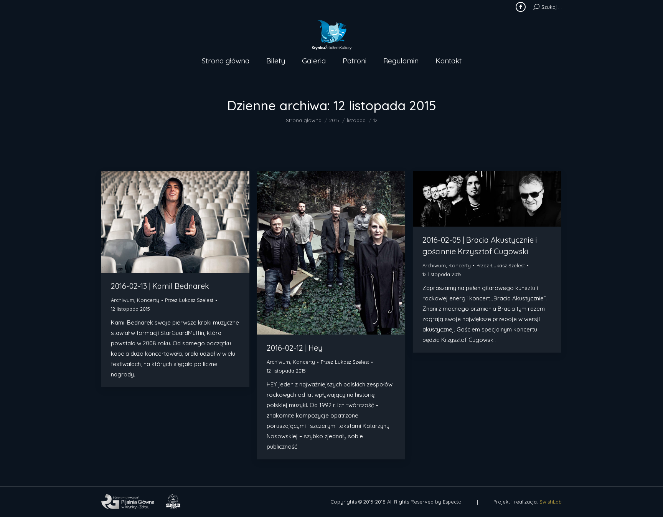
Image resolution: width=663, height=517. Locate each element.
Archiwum (122, 300)
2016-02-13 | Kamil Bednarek (160, 286)
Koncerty (148, 300)
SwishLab (550, 502)
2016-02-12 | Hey (295, 348)
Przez (189, 300)
